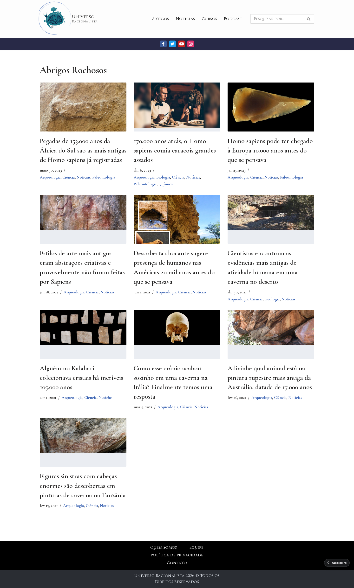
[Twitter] (172, 44)
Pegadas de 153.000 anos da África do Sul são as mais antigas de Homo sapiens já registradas (83, 150)
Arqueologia (50, 177)
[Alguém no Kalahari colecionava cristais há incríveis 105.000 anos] (83, 327)
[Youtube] (181, 44)
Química (165, 184)
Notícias (185, 18)
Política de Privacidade (177, 555)
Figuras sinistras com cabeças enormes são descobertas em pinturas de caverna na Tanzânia (83, 485)
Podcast (233, 18)
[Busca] (308, 19)
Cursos (209, 18)
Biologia (163, 177)
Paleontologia (103, 177)
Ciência (68, 177)
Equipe (197, 547)
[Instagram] (190, 44)
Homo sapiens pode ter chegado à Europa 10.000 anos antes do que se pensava (270, 150)
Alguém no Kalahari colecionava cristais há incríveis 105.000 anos (81, 377)
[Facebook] (163, 44)
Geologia (272, 299)
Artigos (160, 18)
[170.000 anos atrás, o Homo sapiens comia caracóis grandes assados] (177, 105)
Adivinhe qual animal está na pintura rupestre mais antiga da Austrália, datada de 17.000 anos (270, 377)
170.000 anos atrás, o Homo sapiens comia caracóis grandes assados (175, 150)
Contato (177, 563)
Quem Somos (163, 547)
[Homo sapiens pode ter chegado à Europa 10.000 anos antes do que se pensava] (271, 107)
